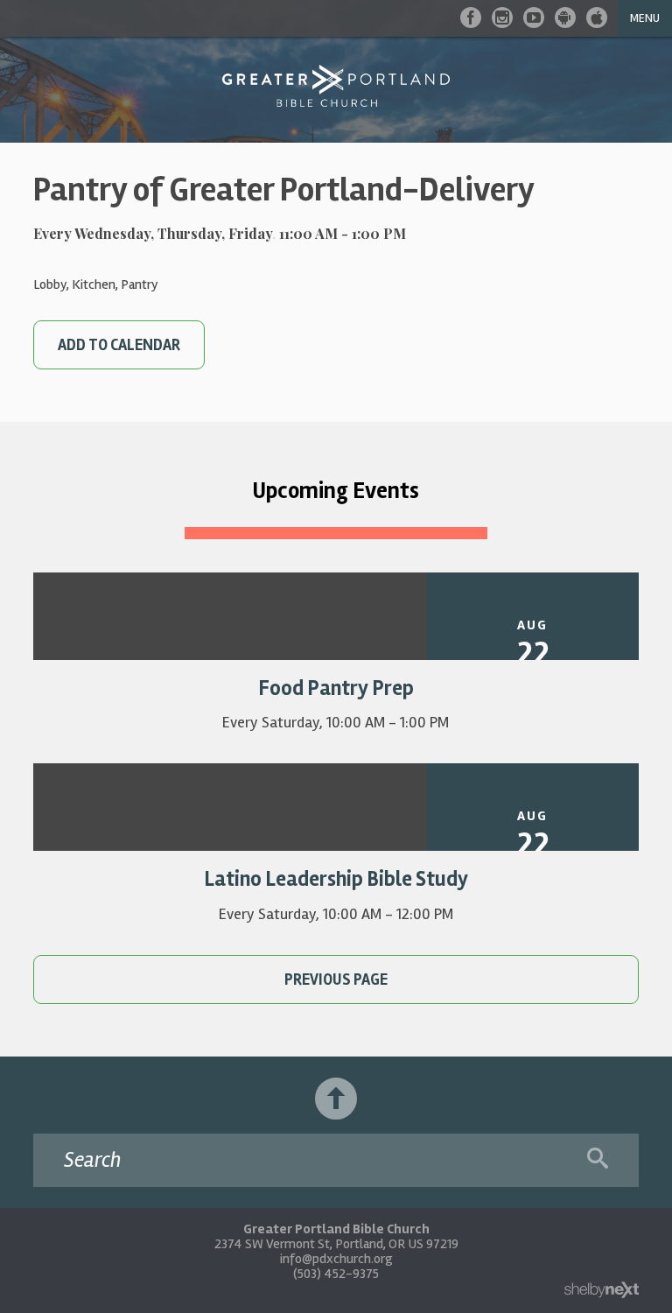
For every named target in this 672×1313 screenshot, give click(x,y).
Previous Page (336, 979)
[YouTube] (533, 17)
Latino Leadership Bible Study (336, 879)
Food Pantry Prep (336, 688)
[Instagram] (502, 17)
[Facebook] (470, 17)
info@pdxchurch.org (336, 1258)
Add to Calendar (119, 345)
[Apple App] (596, 17)
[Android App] (565, 17)
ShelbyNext (601, 1290)
